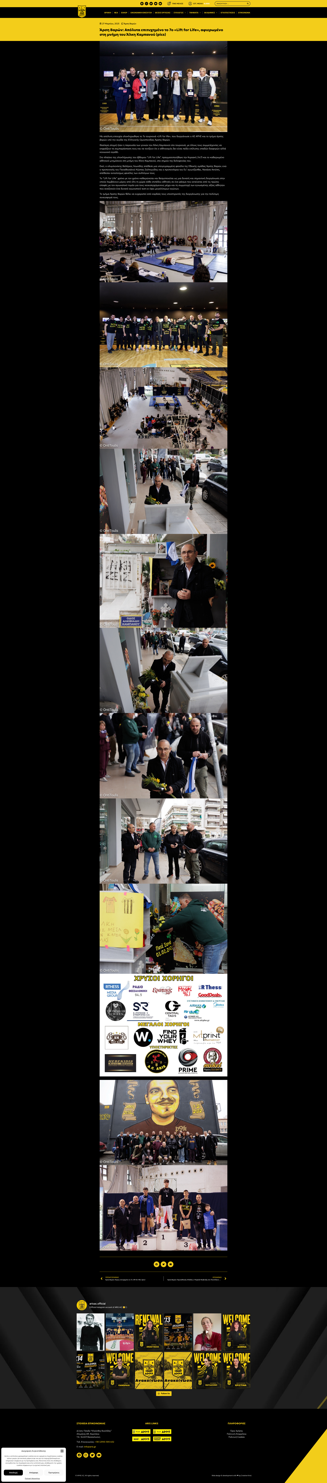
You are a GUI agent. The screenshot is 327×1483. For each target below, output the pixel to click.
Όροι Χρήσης (236, 1430)
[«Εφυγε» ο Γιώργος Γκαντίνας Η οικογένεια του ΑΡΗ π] (90, 1332)
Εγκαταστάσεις (228, 13)
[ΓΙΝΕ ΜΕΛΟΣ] (169, 4)
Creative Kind (246, 1475)
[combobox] (230, 4)
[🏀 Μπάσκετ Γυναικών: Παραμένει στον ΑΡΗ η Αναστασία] (149, 1332)
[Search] (248, 4)
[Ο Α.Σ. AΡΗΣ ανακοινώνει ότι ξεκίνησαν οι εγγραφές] (90, 1370)
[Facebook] (142, 3)
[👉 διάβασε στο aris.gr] (178, 1370)
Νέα (116, 13)
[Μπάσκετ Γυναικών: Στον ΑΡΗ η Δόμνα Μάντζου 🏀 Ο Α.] (236, 1332)
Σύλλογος (178, 13)
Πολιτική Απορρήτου (32, 1478)
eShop (124, 13)
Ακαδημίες (209, 13)
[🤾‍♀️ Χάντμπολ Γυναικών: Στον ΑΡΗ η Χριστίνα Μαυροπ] (236, 1370)
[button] (62, 1451)
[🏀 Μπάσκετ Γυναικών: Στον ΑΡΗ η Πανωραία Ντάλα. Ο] (120, 1370)
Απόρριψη (33, 1472)
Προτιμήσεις (53, 1472)
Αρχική (107, 13)
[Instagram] (146, 3)
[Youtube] (155, 3)
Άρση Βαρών (130, 23)
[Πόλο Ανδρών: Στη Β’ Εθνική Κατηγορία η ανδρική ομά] (149, 1370)
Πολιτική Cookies (237, 1437)
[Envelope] (160, 3)
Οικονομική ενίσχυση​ (141, 13)
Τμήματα (193, 13)
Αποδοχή (13, 1472)
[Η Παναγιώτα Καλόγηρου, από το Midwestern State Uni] (207, 1332)
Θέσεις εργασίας (162, 13)
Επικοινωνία (244, 13)
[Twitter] (151, 3)
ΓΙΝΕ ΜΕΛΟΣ (177, 3)
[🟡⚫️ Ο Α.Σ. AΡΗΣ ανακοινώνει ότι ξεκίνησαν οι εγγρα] (178, 1332)
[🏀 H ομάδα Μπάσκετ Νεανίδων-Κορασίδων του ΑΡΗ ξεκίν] (120, 1332)
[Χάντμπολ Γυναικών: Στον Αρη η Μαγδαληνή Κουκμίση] (207, 1370)
